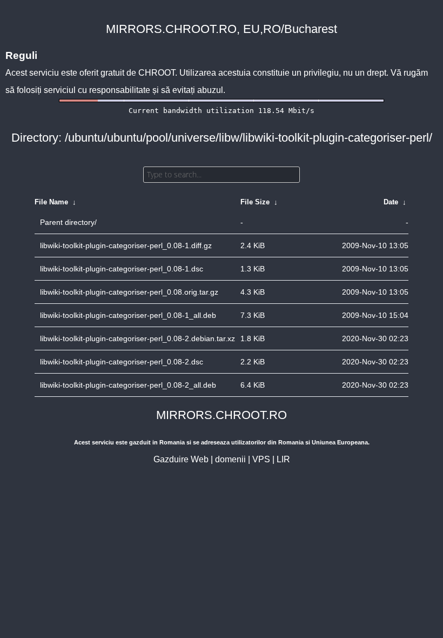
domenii (230, 459)
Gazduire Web (181, 459)
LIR (283, 459)
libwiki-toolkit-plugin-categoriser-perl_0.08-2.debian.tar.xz (137, 338)
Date (391, 202)
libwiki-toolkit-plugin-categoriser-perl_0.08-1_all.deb (128, 315)
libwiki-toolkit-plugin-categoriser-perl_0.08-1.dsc (121, 268)
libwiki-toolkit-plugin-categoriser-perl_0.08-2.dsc (121, 361)
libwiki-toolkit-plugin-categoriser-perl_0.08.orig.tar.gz (129, 292)
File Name (51, 202)
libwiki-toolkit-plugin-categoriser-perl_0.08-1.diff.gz (126, 245)
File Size (255, 202)
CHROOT (156, 72)
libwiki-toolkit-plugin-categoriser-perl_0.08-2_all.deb (128, 385)
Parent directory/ (68, 222)
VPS (261, 459)
